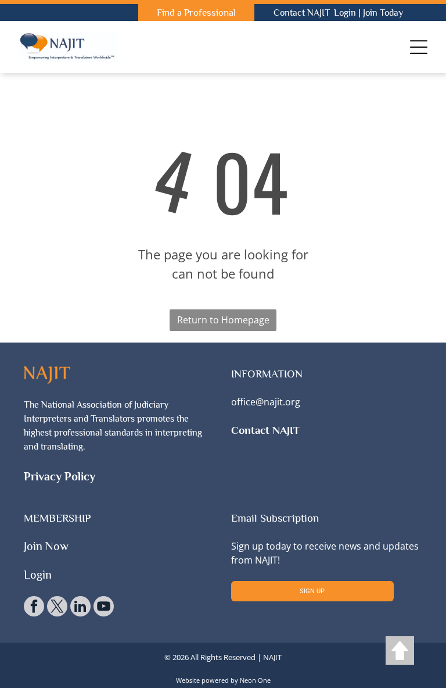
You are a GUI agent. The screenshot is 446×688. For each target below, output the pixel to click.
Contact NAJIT (302, 13)
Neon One (255, 680)
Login (345, 13)
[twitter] (57, 607)
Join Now (46, 546)
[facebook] (34, 607)
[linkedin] (80, 607)
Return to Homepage (223, 319)
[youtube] (103, 607)
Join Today (383, 13)
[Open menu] (418, 47)
